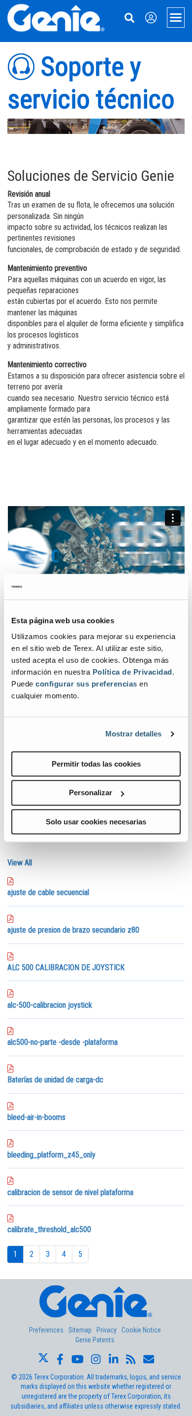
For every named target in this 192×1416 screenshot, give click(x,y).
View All (19, 862)
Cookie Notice (141, 1330)
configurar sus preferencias (86, 684)
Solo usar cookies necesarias (96, 821)
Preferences (46, 1330)
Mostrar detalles (133, 733)
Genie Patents (94, 1340)
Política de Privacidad (132, 672)
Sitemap (80, 1330)
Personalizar (90, 792)
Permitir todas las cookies (96, 764)
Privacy (106, 1330)
